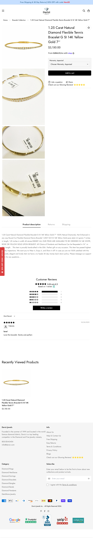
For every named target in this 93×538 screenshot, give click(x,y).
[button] (34, 291)
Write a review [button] (46, 308)
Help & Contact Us (53, 435)
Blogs (48, 453)
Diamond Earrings (8, 476)
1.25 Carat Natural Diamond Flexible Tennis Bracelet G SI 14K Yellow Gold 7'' (15, 403)
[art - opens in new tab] (14, 520)
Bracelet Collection (19, 20)
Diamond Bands (8, 487)
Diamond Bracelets (9, 479)
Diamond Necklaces (9, 472)
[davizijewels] (46, 11)
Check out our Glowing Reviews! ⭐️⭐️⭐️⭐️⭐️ (66, 84)
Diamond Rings (7, 469)
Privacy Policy (51, 450)
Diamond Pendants (9, 490)
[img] (9, 322)
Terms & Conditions (53, 446)
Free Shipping (51, 439)
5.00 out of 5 (52, 284)
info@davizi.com (8, 444)
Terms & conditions (69, 484)
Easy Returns (51, 443)
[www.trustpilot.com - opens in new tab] (30, 520)
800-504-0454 (7, 441)
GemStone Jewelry (9, 494)
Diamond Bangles (8, 483)
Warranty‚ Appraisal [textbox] (56, 60)
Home (5, 20)
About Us (50, 432)
